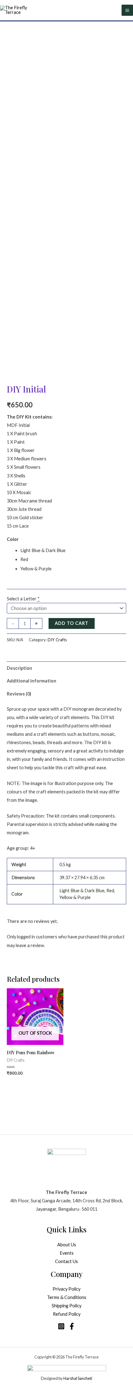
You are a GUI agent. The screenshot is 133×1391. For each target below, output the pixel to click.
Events (67, 1253)
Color (13, 539)
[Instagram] (61, 1326)
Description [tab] (19, 668)
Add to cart (71, 623)
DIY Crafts (57, 639)
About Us (66, 1244)
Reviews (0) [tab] (19, 693)
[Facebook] (71, 1326)
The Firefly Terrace (82, 1356)
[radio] (73, 550)
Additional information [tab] (31, 680)
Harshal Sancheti (77, 1378)
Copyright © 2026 (49, 1356)
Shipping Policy (66, 1305)
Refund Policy (66, 1314)
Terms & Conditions (66, 1297)
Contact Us (66, 1261)
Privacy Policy (66, 1289)
